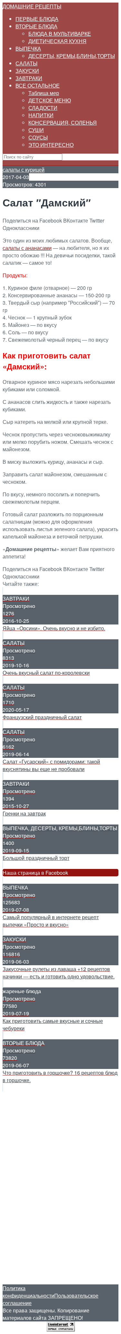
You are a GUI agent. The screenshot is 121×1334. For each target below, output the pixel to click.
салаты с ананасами (27, 248)
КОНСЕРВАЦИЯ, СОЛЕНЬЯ (62, 122)
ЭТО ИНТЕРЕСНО (51, 144)
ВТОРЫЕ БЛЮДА (36, 26)
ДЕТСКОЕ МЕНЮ (49, 100)
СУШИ (36, 130)
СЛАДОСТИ (42, 107)
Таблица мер (43, 93)
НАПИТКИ (41, 115)
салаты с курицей (24, 169)
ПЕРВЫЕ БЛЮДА (36, 19)
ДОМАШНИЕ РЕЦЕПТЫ (32, 6)
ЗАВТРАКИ (28, 78)
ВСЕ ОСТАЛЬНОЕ (37, 85)
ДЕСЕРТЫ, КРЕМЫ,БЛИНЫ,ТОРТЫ (71, 56)
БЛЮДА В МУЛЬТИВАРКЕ (59, 33)
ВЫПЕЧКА (28, 48)
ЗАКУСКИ (27, 70)
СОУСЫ (38, 137)
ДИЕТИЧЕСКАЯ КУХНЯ (57, 41)
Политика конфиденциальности (28, 1291)
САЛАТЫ (26, 63)
